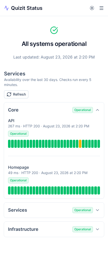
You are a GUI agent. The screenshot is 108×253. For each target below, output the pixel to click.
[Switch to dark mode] (92, 8)
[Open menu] (101, 8)
